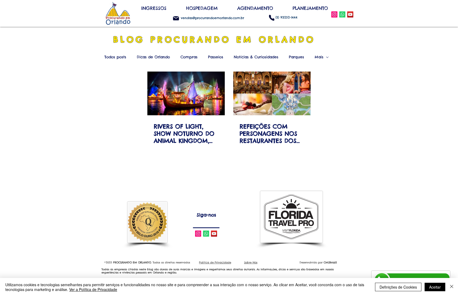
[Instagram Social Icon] (334, 14)
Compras (188, 57)
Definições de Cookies (398, 287)
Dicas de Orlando (153, 57)
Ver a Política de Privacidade (93, 289)
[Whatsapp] (206, 234)
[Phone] (271, 18)
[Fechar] (451, 287)
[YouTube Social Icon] (350, 14)
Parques (296, 57)
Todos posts (115, 57)
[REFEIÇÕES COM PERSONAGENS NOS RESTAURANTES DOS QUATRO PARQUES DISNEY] (272, 93)
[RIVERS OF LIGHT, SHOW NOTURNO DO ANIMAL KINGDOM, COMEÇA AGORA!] (186, 93)
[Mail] (176, 18)
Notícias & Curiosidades (256, 57)
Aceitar (435, 287)
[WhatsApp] (342, 14)
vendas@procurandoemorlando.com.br (212, 18)
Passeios (215, 57)
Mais (319, 57)
